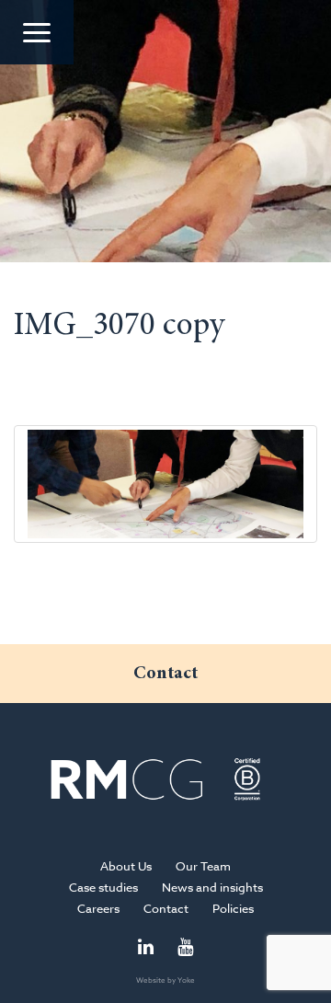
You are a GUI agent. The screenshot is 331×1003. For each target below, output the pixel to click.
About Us (126, 866)
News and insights (212, 887)
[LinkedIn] (146, 948)
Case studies (103, 887)
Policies (233, 908)
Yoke (186, 980)
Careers (98, 908)
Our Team (203, 866)
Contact (165, 908)
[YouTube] (185, 948)
